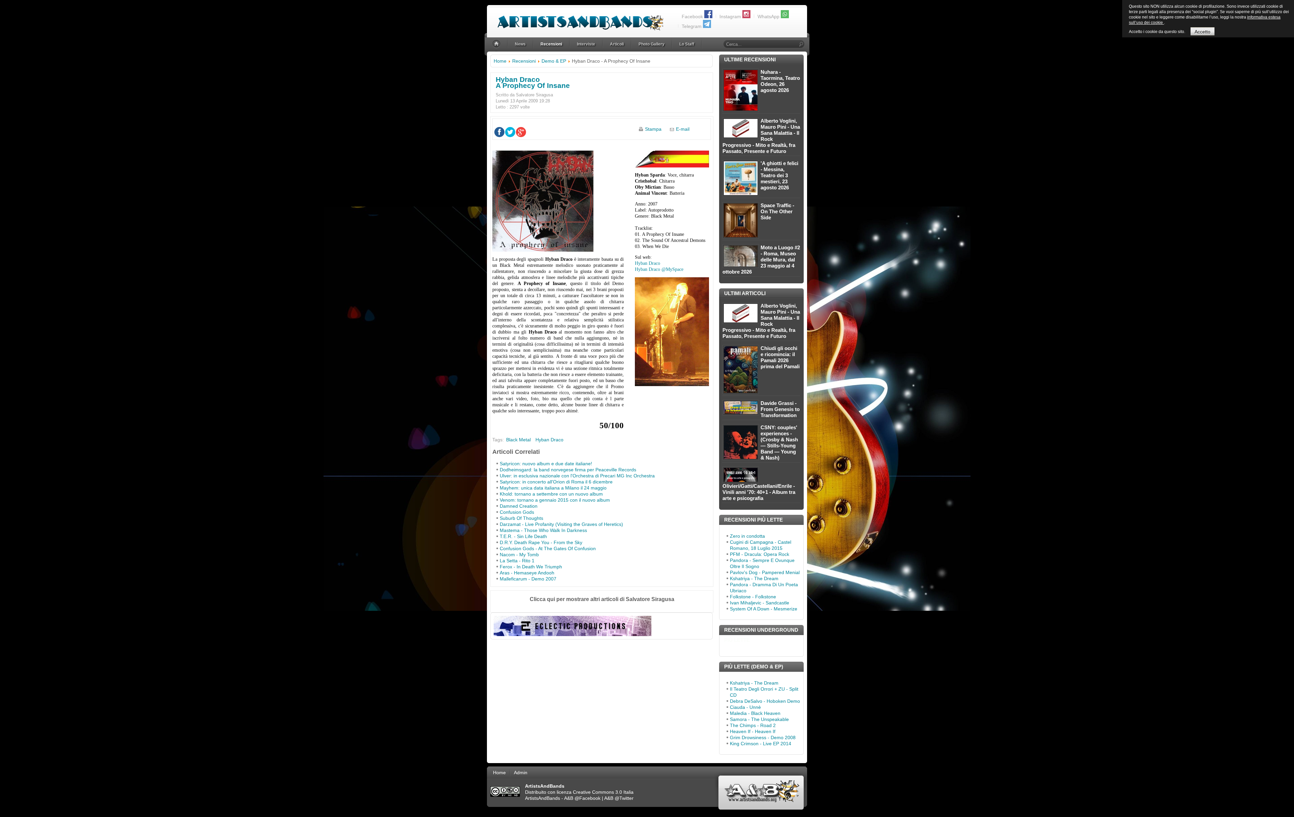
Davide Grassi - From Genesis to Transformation (780, 409)
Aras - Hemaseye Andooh (527, 572)
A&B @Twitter (619, 798)
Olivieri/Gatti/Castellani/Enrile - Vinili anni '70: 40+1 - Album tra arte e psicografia (758, 492)
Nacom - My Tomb (519, 554)
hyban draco (549, 439)
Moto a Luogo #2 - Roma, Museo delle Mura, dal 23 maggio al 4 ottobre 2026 (761, 260)
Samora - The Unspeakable (759, 719)
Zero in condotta (747, 536)
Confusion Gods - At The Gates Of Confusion (548, 548)
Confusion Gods (517, 512)
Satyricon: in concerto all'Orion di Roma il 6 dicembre (556, 481)
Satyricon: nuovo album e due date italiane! (546, 463)
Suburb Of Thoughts (521, 518)
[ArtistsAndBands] (575, 19)
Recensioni (524, 61)
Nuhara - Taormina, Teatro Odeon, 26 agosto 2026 (780, 81)
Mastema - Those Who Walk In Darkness (543, 530)
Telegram (692, 26)
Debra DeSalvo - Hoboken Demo (765, 701)
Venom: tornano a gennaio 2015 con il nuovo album (555, 500)
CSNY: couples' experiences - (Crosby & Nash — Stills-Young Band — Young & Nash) (779, 443)
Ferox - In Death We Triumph (531, 566)
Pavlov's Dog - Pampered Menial (765, 572)
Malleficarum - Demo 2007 (528, 579)
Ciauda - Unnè (745, 707)
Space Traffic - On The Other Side (777, 211)
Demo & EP (554, 61)
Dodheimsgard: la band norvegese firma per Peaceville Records (568, 469)
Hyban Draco (647, 263)
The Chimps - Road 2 (753, 725)
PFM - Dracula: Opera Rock (759, 554)
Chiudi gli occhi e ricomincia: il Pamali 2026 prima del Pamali (780, 357)
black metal (518, 439)
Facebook (692, 16)
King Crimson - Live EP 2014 (760, 743)
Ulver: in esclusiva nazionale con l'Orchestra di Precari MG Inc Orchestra (577, 475)
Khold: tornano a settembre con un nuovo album (551, 494)
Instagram (730, 16)
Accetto (1202, 31)
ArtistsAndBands (542, 798)
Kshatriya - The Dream (754, 578)
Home (500, 61)
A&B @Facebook (582, 798)
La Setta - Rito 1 (517, 560)
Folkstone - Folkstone (753, 596)
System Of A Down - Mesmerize (763, 608)
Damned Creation (518, 506)
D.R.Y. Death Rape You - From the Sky (541, 542)
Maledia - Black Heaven (755, 713)
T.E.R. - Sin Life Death (523, 536)
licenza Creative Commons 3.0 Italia (595, 792)
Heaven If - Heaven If (752, 731)
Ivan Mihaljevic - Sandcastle (759, 602)
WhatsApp (768, 16)
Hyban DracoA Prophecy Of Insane (533, 82)
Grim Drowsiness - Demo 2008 (763, 737)
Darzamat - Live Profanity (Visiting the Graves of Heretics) (561, 524)
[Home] (497, 44)
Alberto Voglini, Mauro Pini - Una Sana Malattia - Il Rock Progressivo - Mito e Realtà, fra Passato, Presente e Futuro (761, 136)
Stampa (653, 129)
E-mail (682, 129)
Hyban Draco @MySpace (659, 269)
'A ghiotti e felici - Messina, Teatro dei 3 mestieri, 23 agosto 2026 (779, 175)
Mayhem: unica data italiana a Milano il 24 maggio (553, 488)
